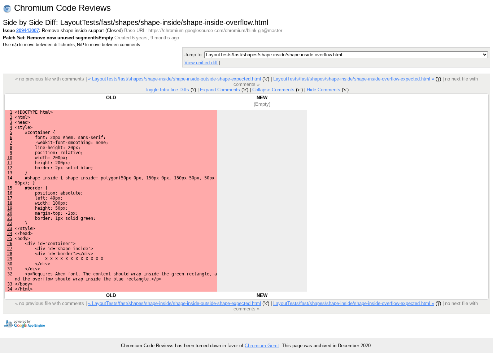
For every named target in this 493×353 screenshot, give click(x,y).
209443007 (27, 30)
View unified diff (201, 62)
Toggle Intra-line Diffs (167, 89)
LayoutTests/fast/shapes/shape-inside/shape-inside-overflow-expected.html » (353, 79)
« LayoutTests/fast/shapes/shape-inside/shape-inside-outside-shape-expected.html (174, 79)
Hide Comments (323, 89)
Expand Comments (220, 89)
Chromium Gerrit (262, 345)
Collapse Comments (273, 89)
